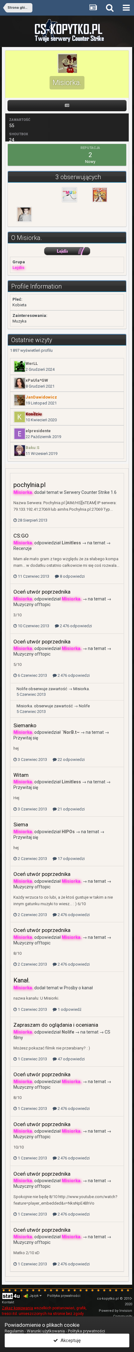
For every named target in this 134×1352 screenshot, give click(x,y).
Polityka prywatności (63, 1296)
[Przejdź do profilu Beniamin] (99, 194)
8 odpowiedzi (72, 576)
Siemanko (24, 725)
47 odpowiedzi (71, 1059)
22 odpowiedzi (71, 759)
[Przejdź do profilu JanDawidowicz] (20, 400)
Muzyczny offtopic (31, 604)
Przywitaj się (25, 737)
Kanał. (21, 980)
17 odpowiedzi (71, 858)
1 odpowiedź (69, 1009)
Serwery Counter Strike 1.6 (90, 492)
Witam (21, 775)
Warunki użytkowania (46, 1331)
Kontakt (8, 1302)
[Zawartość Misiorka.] (66, 105)
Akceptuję (69, 1340)
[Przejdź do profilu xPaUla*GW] (20, 383)
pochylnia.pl (29, 485)
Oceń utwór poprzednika (41, 592)
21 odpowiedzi (71, 809)
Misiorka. (81, 688)
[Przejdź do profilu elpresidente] (20, 434)
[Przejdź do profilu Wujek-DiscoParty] (69, 194)
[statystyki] (11, 1296)
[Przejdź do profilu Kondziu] (20, 417)
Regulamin (14, 1331)
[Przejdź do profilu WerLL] (20, 366)
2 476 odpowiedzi (75, 625)
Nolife (22, 688)
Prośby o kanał (78, 987)
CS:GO (21, 536)
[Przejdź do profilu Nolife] (24, 214)
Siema (20, 824)
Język (34, 1296)
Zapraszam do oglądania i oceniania (55, 1025)
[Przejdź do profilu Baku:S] (20, 450)
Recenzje (22, 548)
